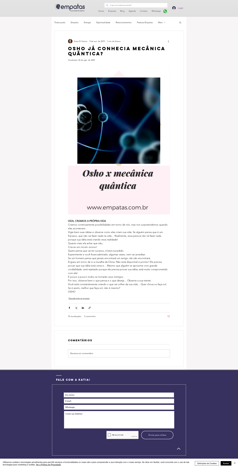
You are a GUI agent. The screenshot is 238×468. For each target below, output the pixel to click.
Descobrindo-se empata (79, 298)
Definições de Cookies (207, 463)
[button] (180, 22)
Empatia (74, 22)
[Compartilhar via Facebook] (69, 307)
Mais (160, 22)
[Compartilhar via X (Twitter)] (76, 307)
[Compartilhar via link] (89, 307)
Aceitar (226, 463)
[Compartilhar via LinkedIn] (83, 307)
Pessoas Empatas (145, 22)
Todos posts (59, 22)
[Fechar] (234, 463)
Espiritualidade (103, 22)
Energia (87, 22)
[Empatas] (165, 11)
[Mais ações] (168, 41)
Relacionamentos (123, 22)
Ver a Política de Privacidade (48, 464)
